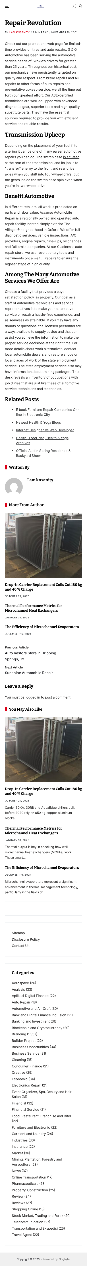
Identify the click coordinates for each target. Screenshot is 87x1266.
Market (17, 1153)
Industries (20, 1140)
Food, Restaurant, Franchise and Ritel (41, 1116)
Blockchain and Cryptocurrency (37, 1028)
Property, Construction (30, 1190)
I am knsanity (19, 32)
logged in (32, 697)
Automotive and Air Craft (31, 1008)
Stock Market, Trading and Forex (37, 1215)
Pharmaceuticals (25, 1183)
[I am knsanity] (14, 487)
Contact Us (20, 946)
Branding (19, 1034)
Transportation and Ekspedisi (35, 1228)
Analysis (18, 989)
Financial (19, 1103)
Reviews (18, 1203)
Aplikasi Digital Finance (30, 996)
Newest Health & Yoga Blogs (38, 422)
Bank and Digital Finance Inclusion (39, 1015)
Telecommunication (27, 1222)
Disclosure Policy (26, 939)
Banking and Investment (31, 1021)
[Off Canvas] (7, 6)
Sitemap (18, 933)
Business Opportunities (30, 1047)
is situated (71, 157)
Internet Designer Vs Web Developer (45, 430)
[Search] (80, 6)
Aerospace (20, 983)
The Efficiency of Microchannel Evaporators (42, 627)
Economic (20, 1079)
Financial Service (25, 1109)
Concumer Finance (27, 1066)
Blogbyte (64, 1259)
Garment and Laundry (29, 1134)
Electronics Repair (26, 1085)
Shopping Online (25, 1209)
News (16, 1171)
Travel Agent (22, 1235)
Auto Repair (21, 1002)
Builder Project (24, 1040)
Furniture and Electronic (31, 1127)
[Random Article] (74, 6)
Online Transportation (29, 1177)
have (33, 72)
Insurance (20, 1146)
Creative (18, 1072)
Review (17, 1196)
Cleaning (19, 1060)
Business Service (25, 1053)
